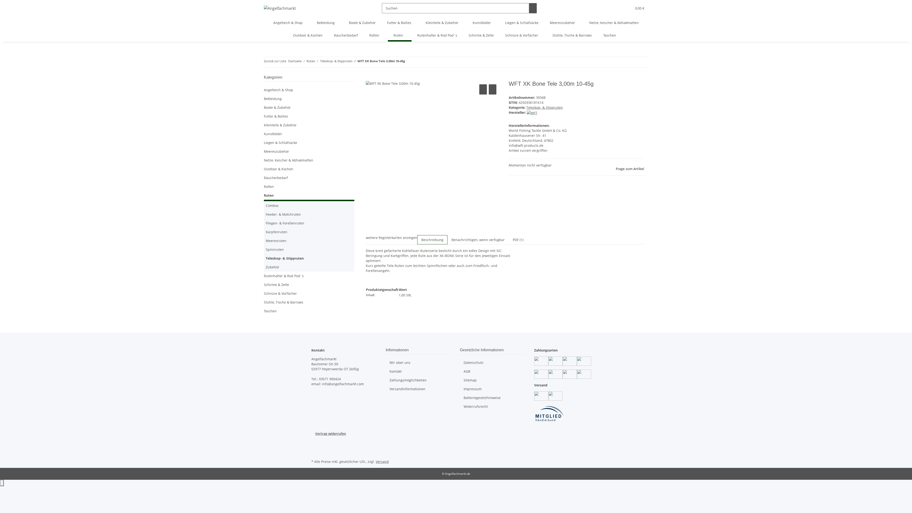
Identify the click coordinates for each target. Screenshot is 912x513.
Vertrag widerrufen (330, 433)
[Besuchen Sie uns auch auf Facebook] (315, 441)
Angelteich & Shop (278, 90)
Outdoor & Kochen (278, 169)
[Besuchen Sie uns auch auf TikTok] (315, 452)
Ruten (269, 195)
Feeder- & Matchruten (283, 214)
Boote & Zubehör (277, 107)
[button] (619, 8)
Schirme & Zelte (276, 284)
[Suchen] (533, 8)
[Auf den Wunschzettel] (492, 89)
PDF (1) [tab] (518, 240)
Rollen (269, 186)
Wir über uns (400, 362)
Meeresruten (276, 240)
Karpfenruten (276, 232)
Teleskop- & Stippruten (544, 107)
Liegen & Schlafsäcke (280, 142)
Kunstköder (273, 134)
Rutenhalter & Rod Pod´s (284, 276)
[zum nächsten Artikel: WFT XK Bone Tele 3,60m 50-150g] (417, 62)
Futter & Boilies (276, 116)
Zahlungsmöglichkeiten (408, 380)
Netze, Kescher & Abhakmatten (288, 160)
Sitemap (470, 380)
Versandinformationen (407, 389)
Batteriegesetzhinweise (482, 397)
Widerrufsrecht (476, 406)
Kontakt (396, 371)
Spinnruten (275, 249)
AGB (467, 371)
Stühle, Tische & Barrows (283, 302)
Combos (272, 205)
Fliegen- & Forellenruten (285, 223)
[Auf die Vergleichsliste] (483, 89)
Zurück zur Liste (275, 61)
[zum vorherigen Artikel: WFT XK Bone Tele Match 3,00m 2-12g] (409, 62)
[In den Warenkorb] (369, 78)
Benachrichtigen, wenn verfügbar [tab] (478, 240)
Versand (382, 461)
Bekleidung (273, 98)
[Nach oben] (2, 483)
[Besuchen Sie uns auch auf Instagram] (315, 447)
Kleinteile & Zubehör (280, 125)
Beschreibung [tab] (432, 240)
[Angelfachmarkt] (280, 8)
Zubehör (272, 267)
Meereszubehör (276, 151)
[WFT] (532, 112)
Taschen (270, 311)
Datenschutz (474, 362)
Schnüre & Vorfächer (280, 293)
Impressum (473, 389)
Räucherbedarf (276, 178)
